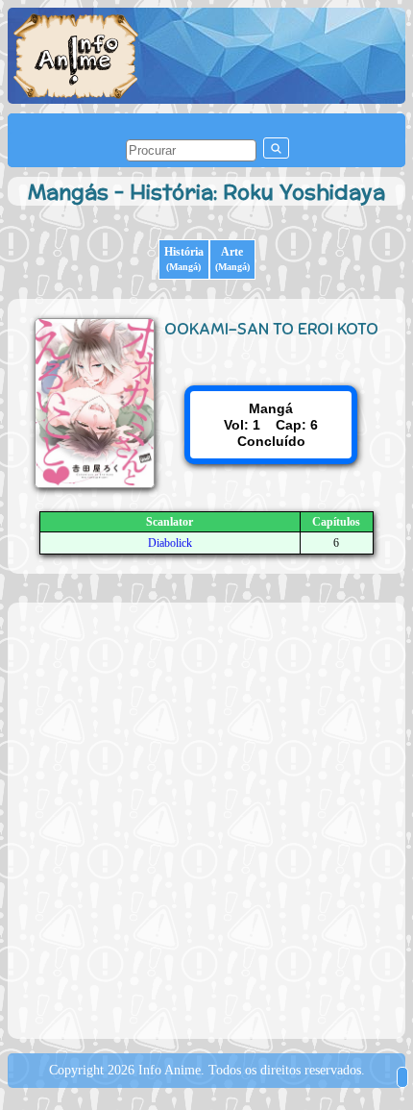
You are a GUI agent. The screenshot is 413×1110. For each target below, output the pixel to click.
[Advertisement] (206, 818)
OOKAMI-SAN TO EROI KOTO (271, 328)
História (184, 258)
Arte (232, 258)
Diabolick (170, 543)
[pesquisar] (276, 148)
